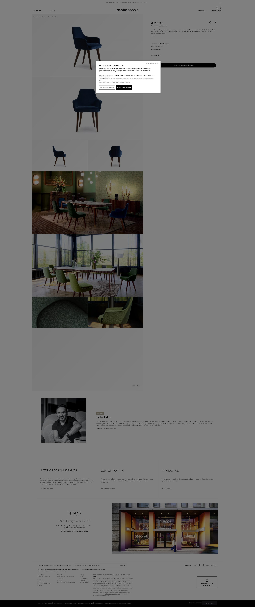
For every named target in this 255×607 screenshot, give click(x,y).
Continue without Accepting (152, 63)
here (106, 82)
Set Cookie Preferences (107, 87)
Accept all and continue (124, 87)
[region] (128, 77)
